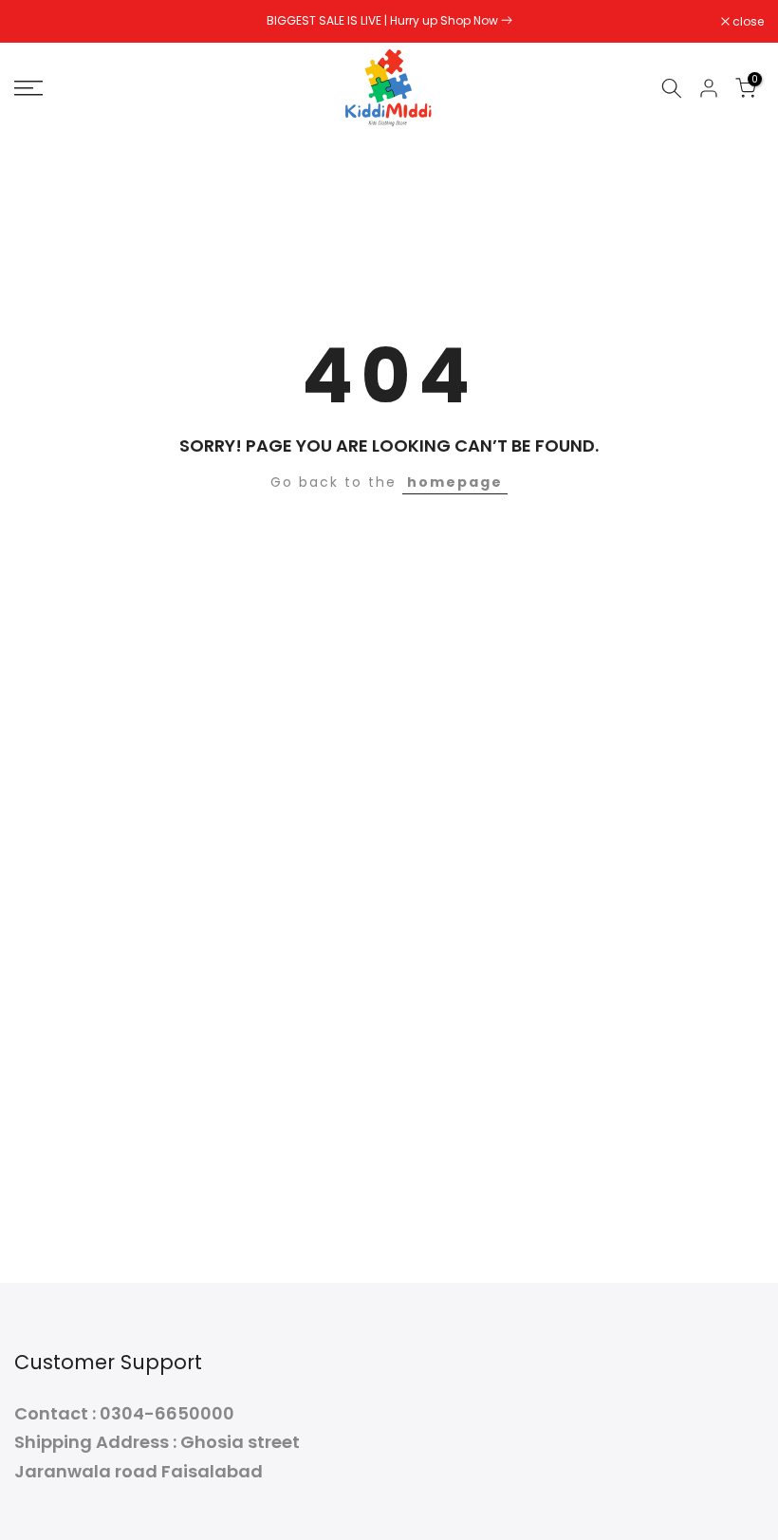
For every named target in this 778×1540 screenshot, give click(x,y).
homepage (455, 482)
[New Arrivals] (506, 20)
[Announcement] (389, 20)
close (40, 22)
